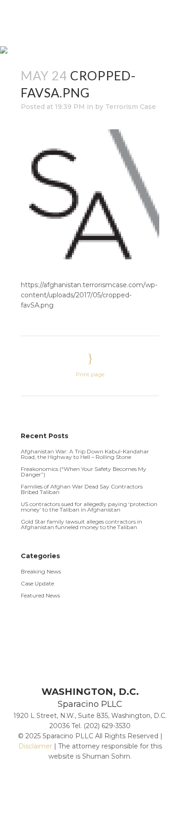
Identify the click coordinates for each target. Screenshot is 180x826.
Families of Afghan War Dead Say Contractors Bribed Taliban (82, 489)
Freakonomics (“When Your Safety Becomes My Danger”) (83, 471)
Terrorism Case (130, 106)
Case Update (37, 583)
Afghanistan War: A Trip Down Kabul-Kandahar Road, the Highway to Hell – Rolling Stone (85, 454)
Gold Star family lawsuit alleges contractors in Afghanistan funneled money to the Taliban (81, 524)
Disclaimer (35, 746)
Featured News (40, 595)
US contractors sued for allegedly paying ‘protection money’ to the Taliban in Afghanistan (89, 506)
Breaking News (41, 571)
